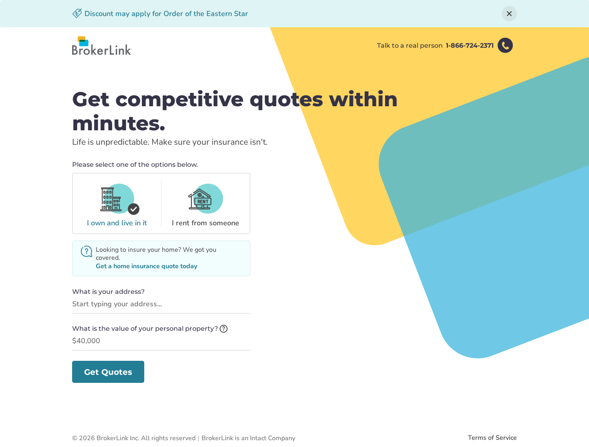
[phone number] (505, 45)
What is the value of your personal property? (145, 328)
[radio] (116, 203)
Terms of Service (492, 437)
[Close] (509, 13)
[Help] (224, 329)
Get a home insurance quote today (146, 266)
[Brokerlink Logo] (102, 45)
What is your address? (108, 291)
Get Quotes (108, 372)
